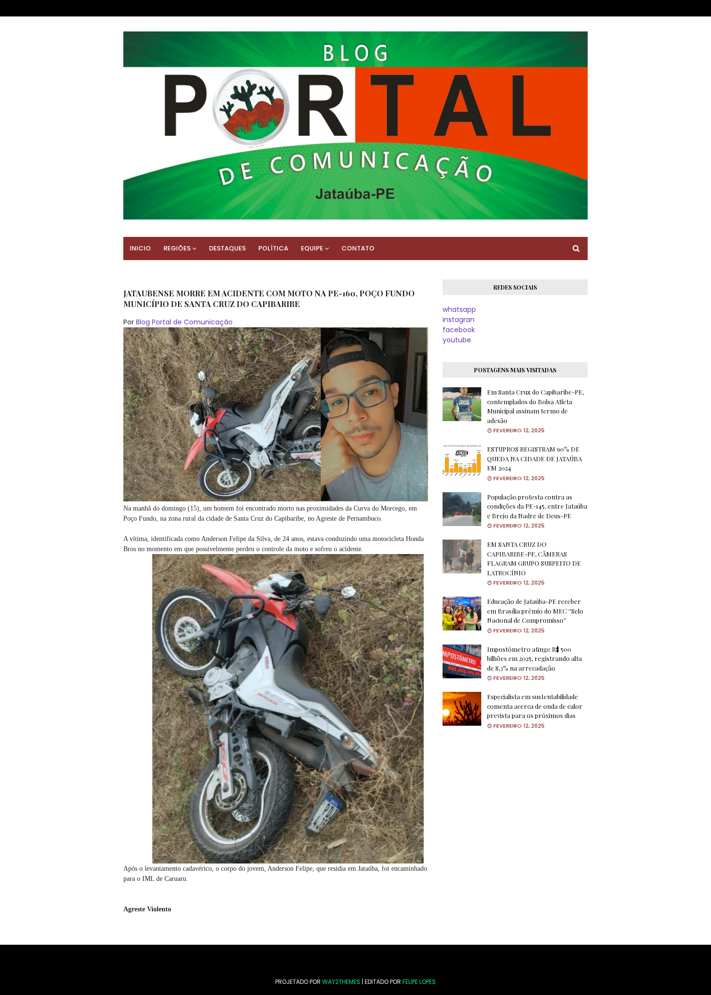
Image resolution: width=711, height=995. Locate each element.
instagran (458, 319)
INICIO (140, 248)
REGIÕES (177, 248)
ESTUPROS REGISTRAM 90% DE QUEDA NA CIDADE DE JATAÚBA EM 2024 (534, 458)
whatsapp (459, 309)
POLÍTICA (273, 248)
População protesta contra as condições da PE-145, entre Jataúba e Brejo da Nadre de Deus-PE (537, 506)
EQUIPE (312, 248)
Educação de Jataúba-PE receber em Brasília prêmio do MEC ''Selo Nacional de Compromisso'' (535, 610)
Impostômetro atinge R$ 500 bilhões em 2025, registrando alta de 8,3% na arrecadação (534, 658)
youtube (457, 340)
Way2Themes (341, 982)
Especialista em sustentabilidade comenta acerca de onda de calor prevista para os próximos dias (534, 705)
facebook (459, 330)
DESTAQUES (227, 248)
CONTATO (357, 248)
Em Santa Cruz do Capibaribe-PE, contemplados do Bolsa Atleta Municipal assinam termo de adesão (535, 406)
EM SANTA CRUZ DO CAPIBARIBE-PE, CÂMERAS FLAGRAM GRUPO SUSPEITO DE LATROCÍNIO (534, 558)
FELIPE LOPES (419, 982)
